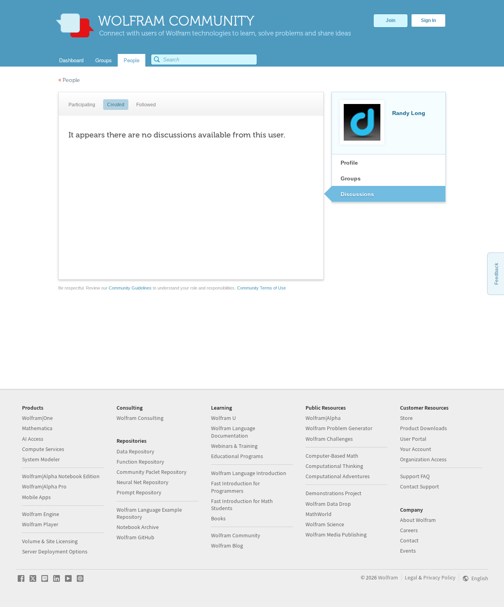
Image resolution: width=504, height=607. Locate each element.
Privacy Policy (439, 577)
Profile (349, 163)
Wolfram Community (235, 535)
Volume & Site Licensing (50, 541)
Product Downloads (423, 428)
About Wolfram (418, 519)
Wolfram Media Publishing (336, 534)
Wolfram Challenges (329, 438)
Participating (82, 105)
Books (218, 518)
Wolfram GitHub (135, 537)
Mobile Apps (36, 497)
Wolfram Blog (227, 545)
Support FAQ (415, 476)
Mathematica (37, 428)
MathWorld (319, 514)
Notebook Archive (138, 527)
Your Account (415, 449)
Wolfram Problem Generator (339, 428)
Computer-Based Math (332, 455)
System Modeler (41, 459)
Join (390, 20)
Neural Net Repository (143, 482)
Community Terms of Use (261, 288)
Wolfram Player (40, 524)
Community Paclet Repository (152, 471)
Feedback (496, 274)
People (69, 80)
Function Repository (140, 461)
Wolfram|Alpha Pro (44, 486)
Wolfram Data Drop (328, 503)
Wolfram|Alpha (323, 417)
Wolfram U (223, 417)
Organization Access (423, 459)
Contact (409, 540)
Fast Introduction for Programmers (235, 487)
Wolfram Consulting (140, 417)
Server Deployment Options (54, 551)
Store (406, 417)
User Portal (413, 438)
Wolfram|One (37, 417)
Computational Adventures (338, 476)
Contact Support (419, 486)
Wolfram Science (325, 524)
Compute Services (43, 449)
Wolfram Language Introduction (248, 473)
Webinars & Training (234, 445)
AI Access (32, 438)
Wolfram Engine (40, 514)
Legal (411, 577)
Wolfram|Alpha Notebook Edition (61, 476)
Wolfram (388, 577)
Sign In (428, 20)
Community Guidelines (130, 288)
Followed (146, 105)
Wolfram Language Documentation (233, 432)
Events (408, 550)
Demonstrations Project (333, 493)
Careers (409, 530)
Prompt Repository (139, 492)
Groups (351, 178)
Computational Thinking (334, 466)
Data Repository (135, 451)
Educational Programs (237, 456)
